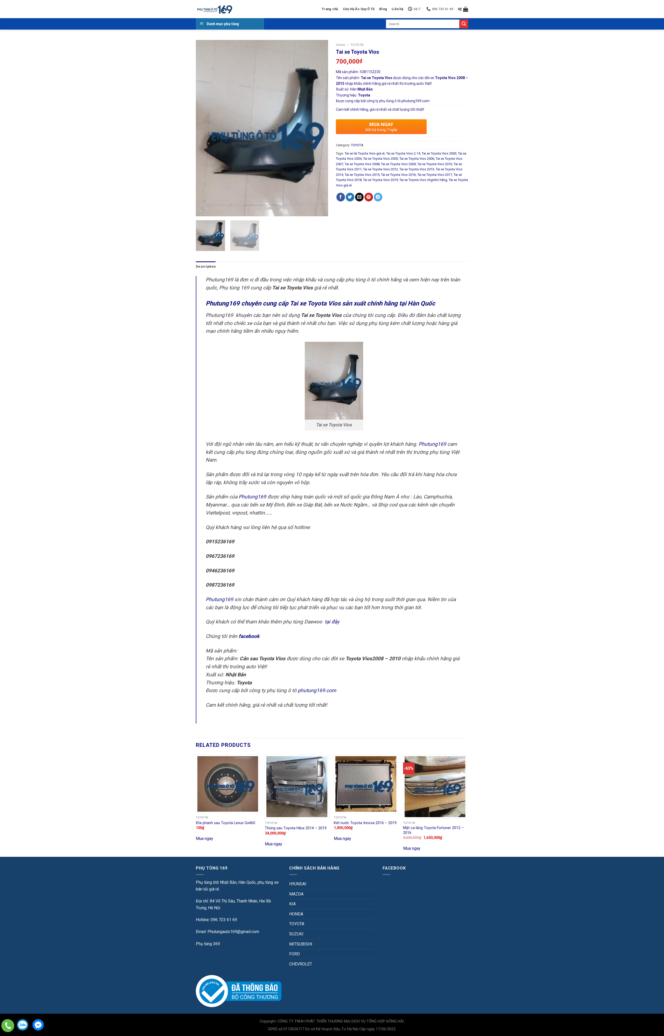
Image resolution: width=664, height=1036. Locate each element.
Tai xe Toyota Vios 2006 (416, 159)
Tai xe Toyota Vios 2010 (434, 164)
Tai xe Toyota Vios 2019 (380, 180)
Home (340, 45)
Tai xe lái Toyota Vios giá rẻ (365, 153)
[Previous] (205, 128)
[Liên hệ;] (7, 1025)
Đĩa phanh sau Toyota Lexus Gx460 (225, 823)
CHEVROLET (300, 964)
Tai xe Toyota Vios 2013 (416, 169)
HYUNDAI (297, 883)
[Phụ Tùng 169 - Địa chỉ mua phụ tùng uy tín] (214, 9)
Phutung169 (432, 444)
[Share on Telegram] (378, 197)
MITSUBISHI (300, 944)
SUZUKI (296, 933)
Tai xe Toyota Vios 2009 (398, 164)
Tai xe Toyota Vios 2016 (398, 175)
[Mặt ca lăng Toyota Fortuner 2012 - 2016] (435, 786)
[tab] (206, 266)
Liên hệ (397, 9)
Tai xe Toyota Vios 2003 (439, 153)
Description (206, 266)
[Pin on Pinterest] (368, 197)
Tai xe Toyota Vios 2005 (380, 159)
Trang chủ (330, 9)
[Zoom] (203, 210)
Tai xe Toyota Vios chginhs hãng (423, 180)
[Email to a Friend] (359, 197)
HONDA (296, 914)
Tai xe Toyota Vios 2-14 (403, 153)
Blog (383, 9)
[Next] (319, 128)
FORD (294, 953)
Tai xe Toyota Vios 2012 (380, 169)
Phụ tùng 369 (208, 943)
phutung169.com (416, 101)
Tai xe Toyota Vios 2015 (362, 175)
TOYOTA (357, 45)
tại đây (332, 622)
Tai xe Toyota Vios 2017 (434, 175)
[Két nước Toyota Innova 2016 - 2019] (365, 784)
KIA (292, 903)
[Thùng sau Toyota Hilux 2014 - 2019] (296, 786)
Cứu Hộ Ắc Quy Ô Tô (359, 9)
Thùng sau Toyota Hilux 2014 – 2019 (296, 828)
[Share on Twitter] (350, 197)
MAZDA (296, 894)
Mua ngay (204, 838)
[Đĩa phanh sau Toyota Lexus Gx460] (227, 784)
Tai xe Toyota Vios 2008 (362, 164)
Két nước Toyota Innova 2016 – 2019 (365, 823)
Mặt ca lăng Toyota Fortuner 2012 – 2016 (433, 830)
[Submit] (463, 23)
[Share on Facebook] (340, 197)
